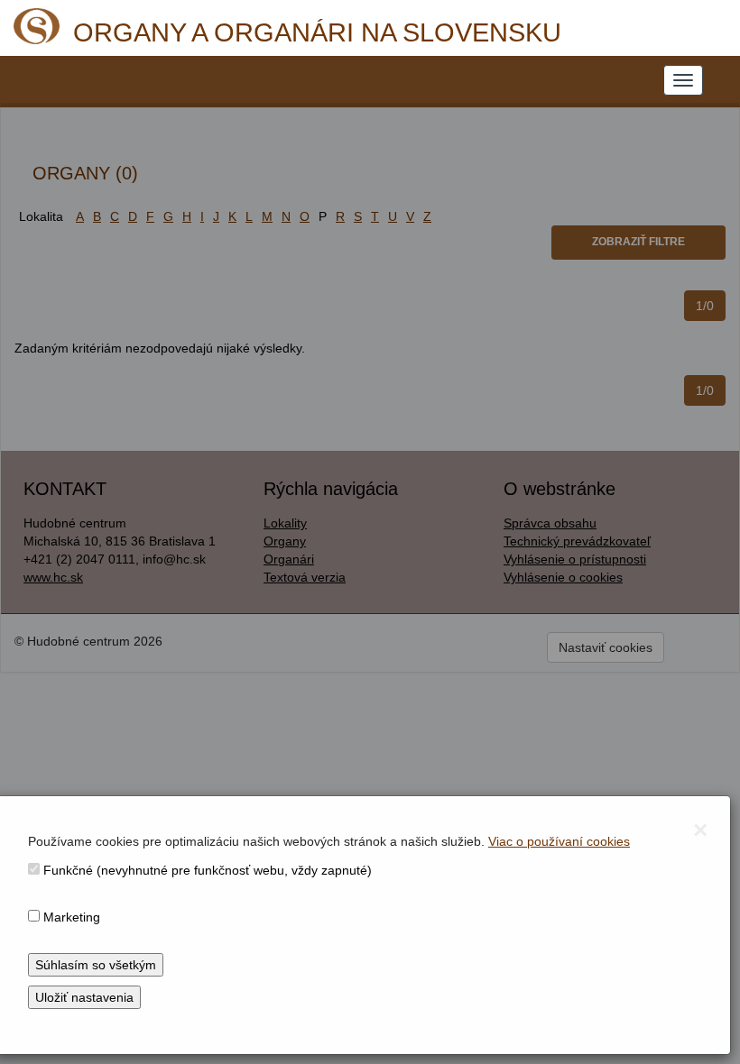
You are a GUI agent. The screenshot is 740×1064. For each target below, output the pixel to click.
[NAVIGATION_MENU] (683, 80)
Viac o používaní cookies (559, 841)
